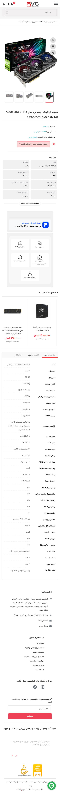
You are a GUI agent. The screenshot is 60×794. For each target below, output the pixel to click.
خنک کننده (51, 551)
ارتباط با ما (47, 592)
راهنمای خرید (38, 652)
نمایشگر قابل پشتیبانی (46, 526)
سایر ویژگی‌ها (50, 570)
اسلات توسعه (50, 558)
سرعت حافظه (50, 449)
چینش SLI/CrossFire (47, 468)
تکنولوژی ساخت (49, 410)
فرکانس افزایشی (49, 426)
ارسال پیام (43, 626)
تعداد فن (52, 371)
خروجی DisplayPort (47, 545)
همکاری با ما (38, 665)
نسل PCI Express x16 (47, 462)
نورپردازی (51, 378)
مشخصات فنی (50, 355)
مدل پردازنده (50, 390)
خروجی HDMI (50, 539)
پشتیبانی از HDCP (48, 488)
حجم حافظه (50, 436)
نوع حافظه (51, 443)
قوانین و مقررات (37, 661)
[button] (12, 756)
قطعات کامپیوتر (37, 22)
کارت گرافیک (24, 22)
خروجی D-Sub (50, 532)
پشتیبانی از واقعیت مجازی (45, 494)
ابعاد (53, 365)
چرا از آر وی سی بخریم (34, 647)
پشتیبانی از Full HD (48, 500)
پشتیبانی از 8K (49, 513)
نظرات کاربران (33, 355)
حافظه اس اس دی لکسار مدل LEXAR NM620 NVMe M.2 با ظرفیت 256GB (17, 330)
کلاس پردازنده (50, 384)
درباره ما (40, 643)
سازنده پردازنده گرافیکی (46, 397)
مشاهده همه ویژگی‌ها (30, 203)
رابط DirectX (50, 475)
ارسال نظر (18, 355)
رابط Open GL (50, 481)
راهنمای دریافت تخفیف (34, 656)
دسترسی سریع (36, 637)
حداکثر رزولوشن (49, 520)
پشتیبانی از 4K (49, 507)
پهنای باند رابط (50, 456)
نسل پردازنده (50, 403)
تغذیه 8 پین (50, 564)
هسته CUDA (50, 416)
